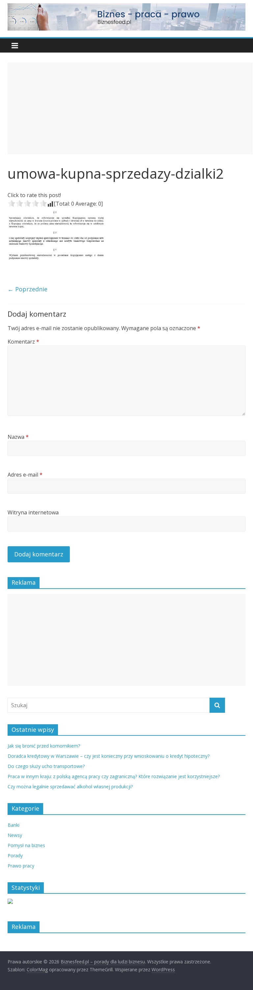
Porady (15, 855)
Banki (13, 825)
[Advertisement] (130, 108)
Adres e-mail (25, 474)
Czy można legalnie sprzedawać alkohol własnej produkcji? (70, 786)
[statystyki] (10, 902)
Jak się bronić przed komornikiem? (44, 746)
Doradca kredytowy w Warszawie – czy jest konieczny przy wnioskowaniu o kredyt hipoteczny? (109, 756)
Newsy (15, 835)
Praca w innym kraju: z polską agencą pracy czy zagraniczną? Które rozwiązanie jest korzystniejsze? (114, 776)
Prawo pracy (21, 866)
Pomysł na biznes (26, 845)
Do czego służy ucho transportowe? (46, 766)
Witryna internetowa (33, 512)
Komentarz (23, 341)
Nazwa (18, 436)
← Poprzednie (27, 289)
